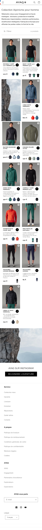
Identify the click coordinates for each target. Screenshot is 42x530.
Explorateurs (8, 482)
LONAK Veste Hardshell (27, 105)
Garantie (7, 397)
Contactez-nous (9, 392)
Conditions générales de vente (15, 442)
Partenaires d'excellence (13, 477)
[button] (3, 2)
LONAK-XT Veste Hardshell (8, 311)
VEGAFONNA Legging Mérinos (8, 270)
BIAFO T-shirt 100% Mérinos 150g (29, 64)
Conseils (7, 420)
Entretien (7, 406)
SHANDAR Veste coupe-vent (8, 229)
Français (10, 517)
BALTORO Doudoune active (9, 148)
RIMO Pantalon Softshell (27, 229)
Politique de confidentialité (14, 446)
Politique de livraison (11, 432)
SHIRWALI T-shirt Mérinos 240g (28, 188)
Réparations (8, 411)
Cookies (7, 455)
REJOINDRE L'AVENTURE (21, 374)
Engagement (8, 473)
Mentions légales (10, 451)
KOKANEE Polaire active (28, 148)
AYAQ (6, 468)
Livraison (7, 401)
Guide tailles (8, 415)
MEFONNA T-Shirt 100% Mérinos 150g (9, 64)
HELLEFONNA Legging (27, 270)
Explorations (8, 487)
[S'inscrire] (35, 499)
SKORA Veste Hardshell (7, 188)
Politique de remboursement (14, 437)
